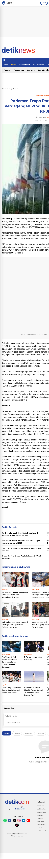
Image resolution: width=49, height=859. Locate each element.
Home (5, 65)
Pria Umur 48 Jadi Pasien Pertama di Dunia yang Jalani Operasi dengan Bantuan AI (9, 662)
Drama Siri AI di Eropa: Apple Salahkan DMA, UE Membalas (21, 557)
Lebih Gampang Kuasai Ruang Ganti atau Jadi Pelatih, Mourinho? (11, 690)
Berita (13, 65)
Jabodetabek (24, 65)
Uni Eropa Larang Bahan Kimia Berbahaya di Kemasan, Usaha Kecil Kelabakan (20, 534)
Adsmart (8, 70)
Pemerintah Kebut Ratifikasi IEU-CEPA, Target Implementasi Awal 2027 (21, 542)
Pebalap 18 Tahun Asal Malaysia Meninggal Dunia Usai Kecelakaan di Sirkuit (15, 594)
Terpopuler (19, 70)
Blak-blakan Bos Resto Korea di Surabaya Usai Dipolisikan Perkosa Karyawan (15, 624)
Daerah (30, 70)
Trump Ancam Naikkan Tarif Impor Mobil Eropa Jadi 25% (21, 549)
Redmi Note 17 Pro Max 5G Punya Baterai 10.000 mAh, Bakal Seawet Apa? (33, 691)
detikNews (6, 89)
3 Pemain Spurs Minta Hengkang (33, 658)
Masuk (44, 3)
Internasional (38, 65)
